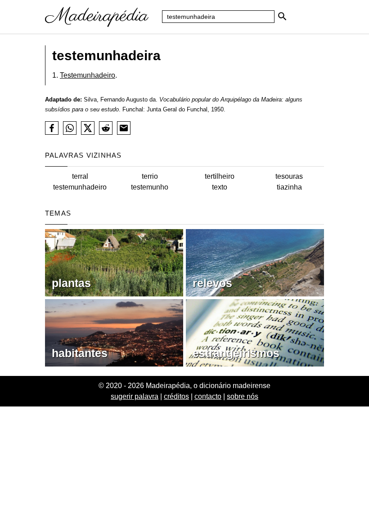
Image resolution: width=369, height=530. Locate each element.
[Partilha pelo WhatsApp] (69, 128)
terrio (150, 176)
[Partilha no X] (87, 128)
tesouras (289, 176)
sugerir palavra (134, 396)
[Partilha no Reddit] (105, 128)
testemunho (149, 187)
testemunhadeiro (80, 187)
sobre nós (242, 396)
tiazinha (289, 187)
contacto (207, 396)
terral (80, 176)
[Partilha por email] (123, 128)
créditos (176, 396)
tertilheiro (219, 176)
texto (219, 187)
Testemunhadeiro (87, 75)
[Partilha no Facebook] (51, 128)
